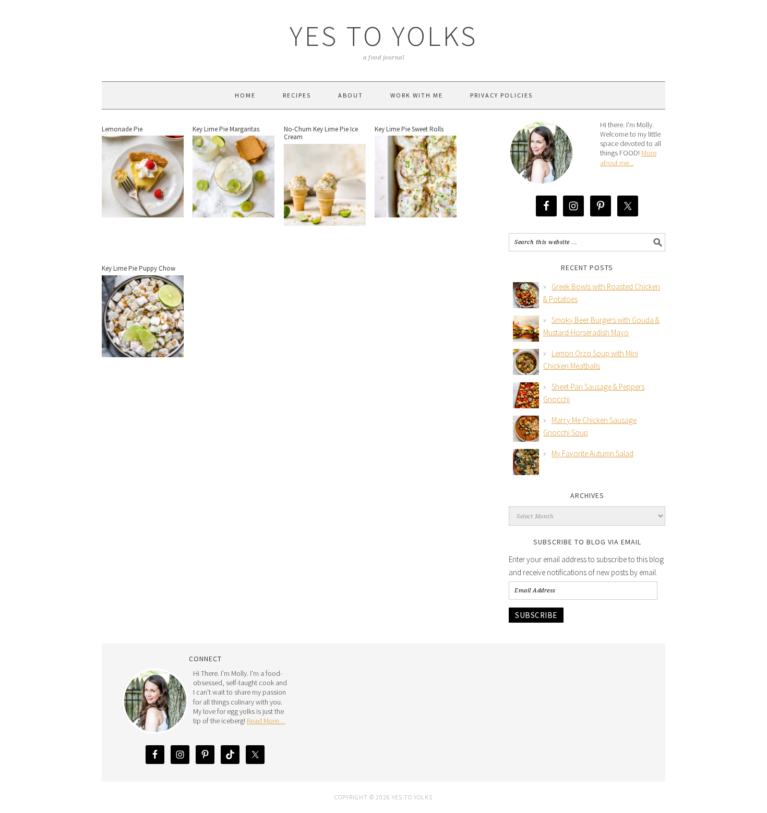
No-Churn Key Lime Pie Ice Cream (321, 133)
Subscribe (536, 615)
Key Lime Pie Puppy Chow (138, 268)
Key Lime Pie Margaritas (226, 129)
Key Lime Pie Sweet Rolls (409, 129)
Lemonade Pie (122, 129)
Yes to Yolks (383, 36)
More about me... (628, 157)
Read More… (266, 720)
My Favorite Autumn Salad (592, 453)
